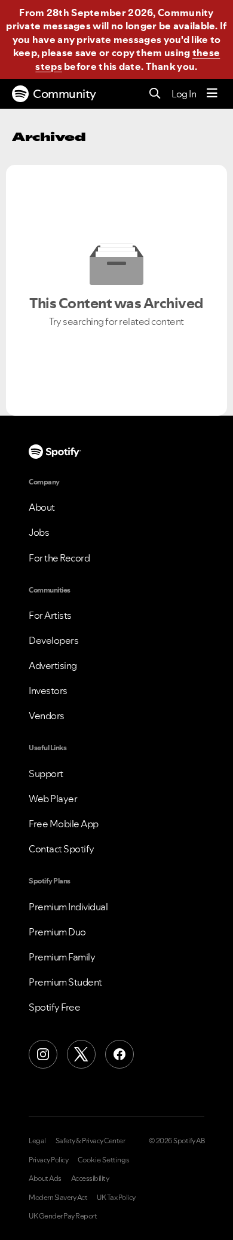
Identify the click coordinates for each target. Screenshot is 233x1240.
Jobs (39, 532)
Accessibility (90, 1178)
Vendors (47, 715)
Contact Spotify (61, 848)
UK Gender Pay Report (63, 1216)
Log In (183, 93)
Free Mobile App (64, 823)
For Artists (50, 615)
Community (64, 93)
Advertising (53, 665)
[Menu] (212, 94)
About (42, 507)
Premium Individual (68, 906)
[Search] (155, 94)
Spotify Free (54, 1007)
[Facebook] (119, 1054)
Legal (37, 1141)
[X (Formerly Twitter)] (81, 1054)
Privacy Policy (48, 1160)
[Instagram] (43, 1054)
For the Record (59, 557)
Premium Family (62, 956)
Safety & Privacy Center (90, 1141)
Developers (53, 640)
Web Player (53, 798)
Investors (48, 690)
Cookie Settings (104, 1160)
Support (46, 773)
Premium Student (65, 982)
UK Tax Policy (116, 1197)
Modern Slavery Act (58, 1197)
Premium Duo (57, 931)
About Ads (45, 1178)
